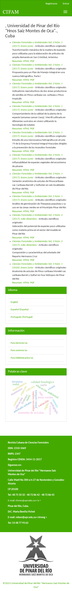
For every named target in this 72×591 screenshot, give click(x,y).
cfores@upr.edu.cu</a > (28, 500)
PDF (32, 61)
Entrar (66, 3)
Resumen (17, 61)
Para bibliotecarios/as (22, 358)
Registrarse (51, 3)
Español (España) (20, 309)
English (14, 302)
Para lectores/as (19, 343)
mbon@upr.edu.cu (26, 517)
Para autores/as (19, 350)
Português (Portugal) (22, 317)
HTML (26, 61)
